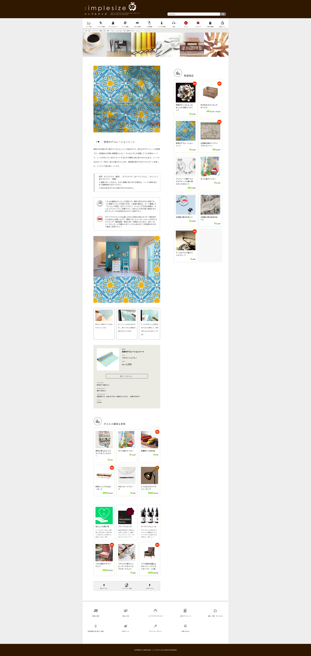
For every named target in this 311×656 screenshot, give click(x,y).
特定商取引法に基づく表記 (96, 631)
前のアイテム (103, 588)
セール (186, 27)
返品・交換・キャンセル (215, 616)
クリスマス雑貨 (161, 27)
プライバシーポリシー (155, 631)
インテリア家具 (101, 27)
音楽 (174, 27)
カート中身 (88, 27)
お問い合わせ (185, 631)
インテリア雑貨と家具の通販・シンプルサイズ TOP (155, 9)
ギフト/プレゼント (113, 27)
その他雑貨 (149, 27)
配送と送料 (95, 616)
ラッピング (198, 27)
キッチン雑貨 (125, 27)
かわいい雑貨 (137, 27)
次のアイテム (150, 588)
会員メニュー (222, 27)
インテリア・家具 (127, 588)
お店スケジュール (185, 616)
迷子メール (125, 631)
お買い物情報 (210, 27)
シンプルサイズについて (155, 616)
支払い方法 (125, 616)
